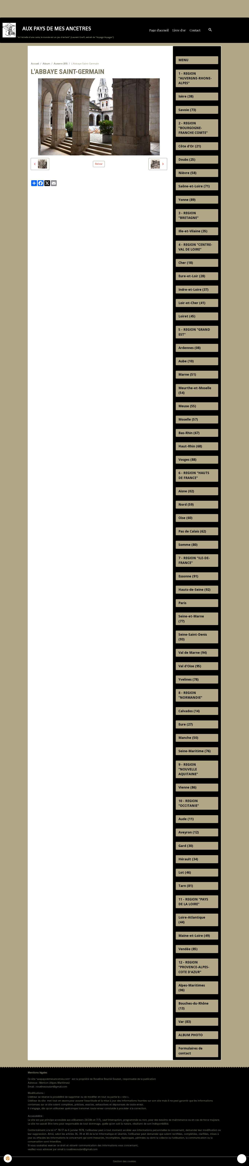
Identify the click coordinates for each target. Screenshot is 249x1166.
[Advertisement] (66, 8)
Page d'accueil (159, 30)
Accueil (35, 63)
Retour (99, 163)
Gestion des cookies (124, 1161)
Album (46, 63)
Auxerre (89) (61, 63)
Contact (195, 30)
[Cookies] (8, 1158)
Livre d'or (179, 30)
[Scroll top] (241, 1158)
